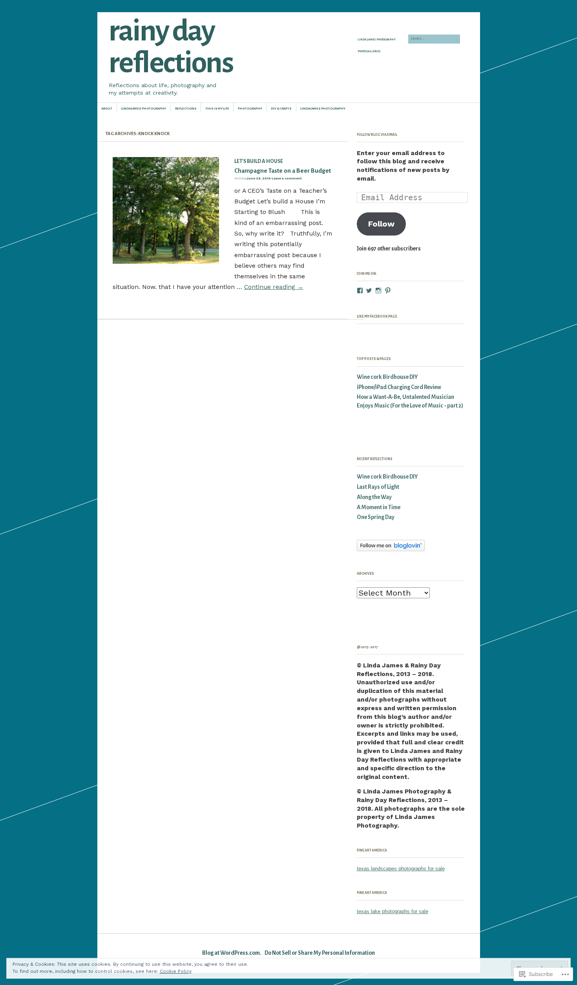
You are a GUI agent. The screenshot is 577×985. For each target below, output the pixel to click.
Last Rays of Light (378, 487)
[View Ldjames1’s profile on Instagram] (378, 290)
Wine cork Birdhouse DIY (387, 377)
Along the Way (374, 497)
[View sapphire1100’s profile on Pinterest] (388, 290)
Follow (381, 223)
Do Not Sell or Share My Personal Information (320, 953)
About (106, 108)
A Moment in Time (378, 507)
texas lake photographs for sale (392, 911)
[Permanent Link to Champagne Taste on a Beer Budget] (166, 261)
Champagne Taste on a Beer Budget (282, 171)
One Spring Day (375, 517)
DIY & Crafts (281, 108)
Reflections (186, 108)
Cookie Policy (176, 971)
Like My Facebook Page (377, 316)
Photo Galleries (369, 51)
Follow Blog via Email (377, 135)
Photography (250, 108)
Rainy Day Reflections (171, 47)
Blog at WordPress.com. (231, 953)
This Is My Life (217, 108)
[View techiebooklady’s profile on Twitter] (369, 290)
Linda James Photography (377, 39)
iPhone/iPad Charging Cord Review (399, 387)
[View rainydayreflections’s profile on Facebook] (360, 290)
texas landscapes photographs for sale (401, 869)
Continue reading (273, 287)
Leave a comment (286, 178)
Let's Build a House (258, 161)
